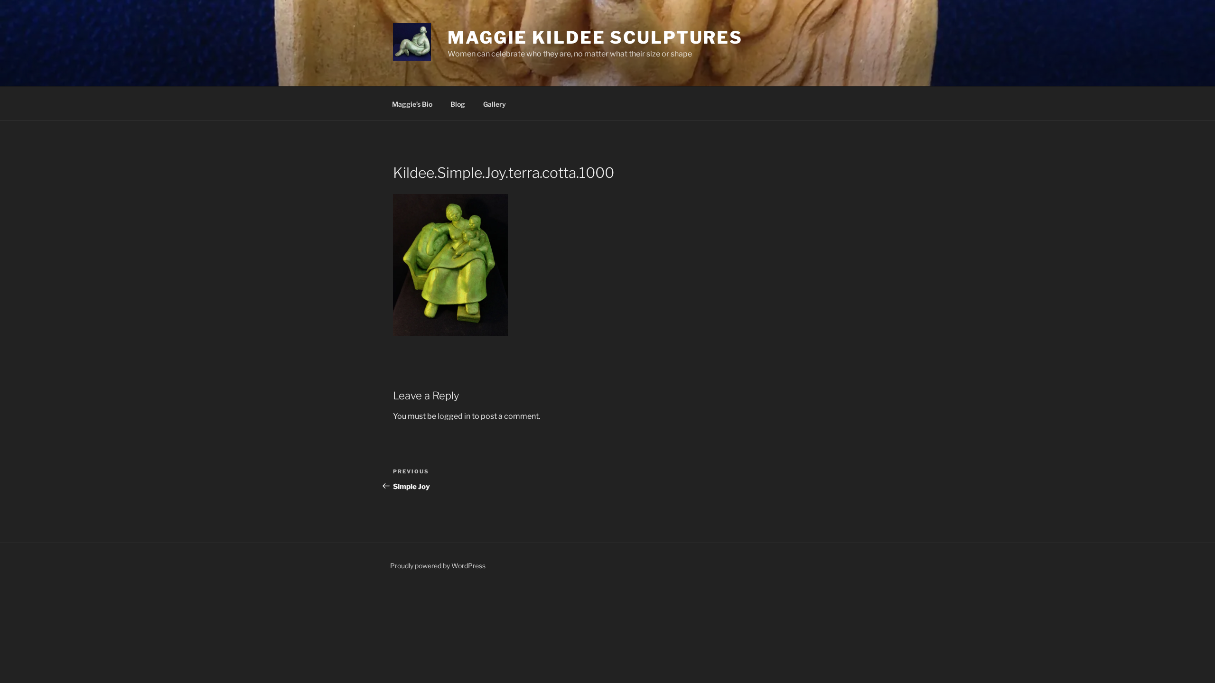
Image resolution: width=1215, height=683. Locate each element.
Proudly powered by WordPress (438, 566)
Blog (457, 104)
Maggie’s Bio (412, 104)
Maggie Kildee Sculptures (595, 37)
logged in (454, 416)
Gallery (494, 104)
